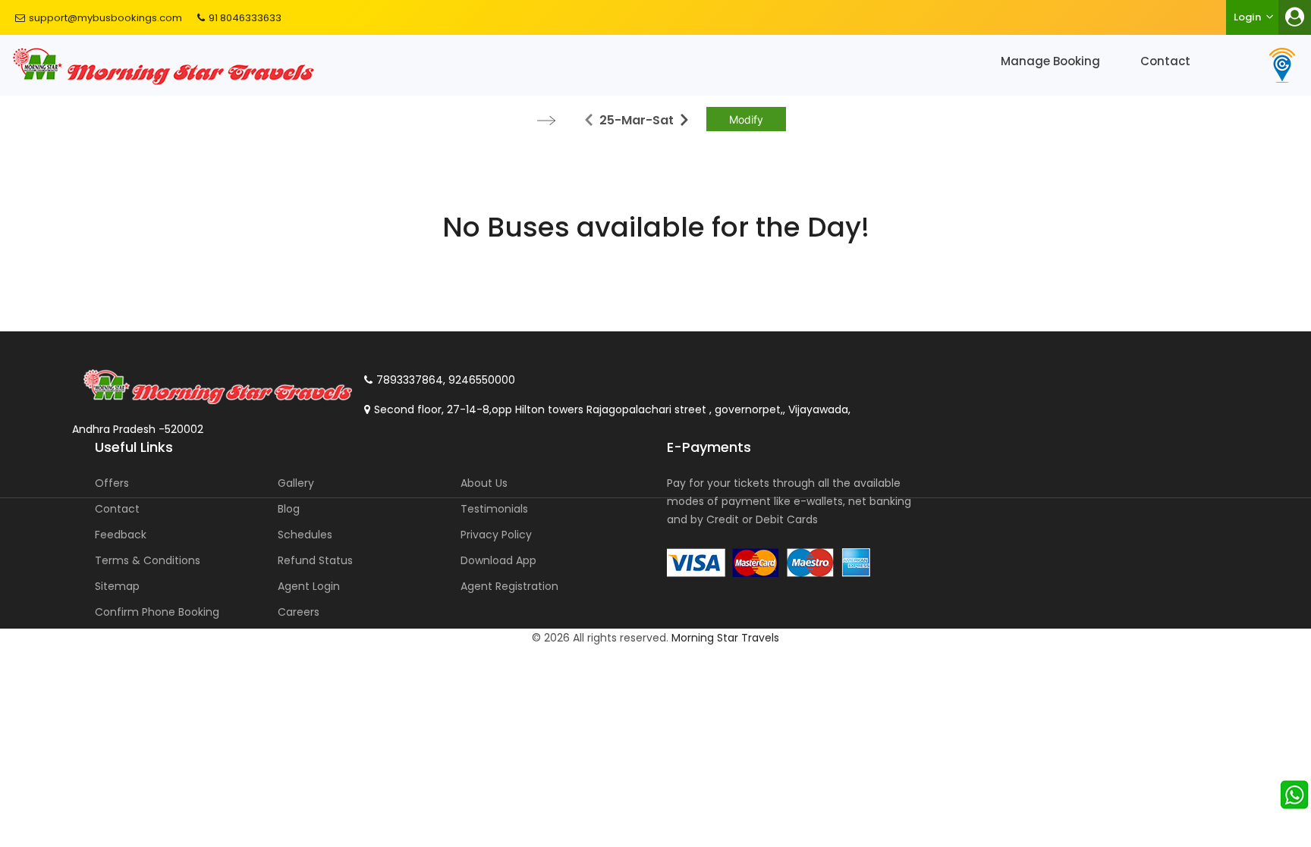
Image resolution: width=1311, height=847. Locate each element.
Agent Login (309, 586)
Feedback (120, 534)
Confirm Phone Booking (157, 612)
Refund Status (315, 560)
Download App (498, 560)
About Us (484, 483)
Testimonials (494, 508)
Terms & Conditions (147, 560)
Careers (298, 612)
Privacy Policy (496, 534)
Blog (289, 508)
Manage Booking (1050, 61)
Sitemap (117, 586)
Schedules (305, 534)
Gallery (296, 483)
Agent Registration (509, 586)
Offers (112, 483)
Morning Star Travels (725, 637)
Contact (1165, 61)
